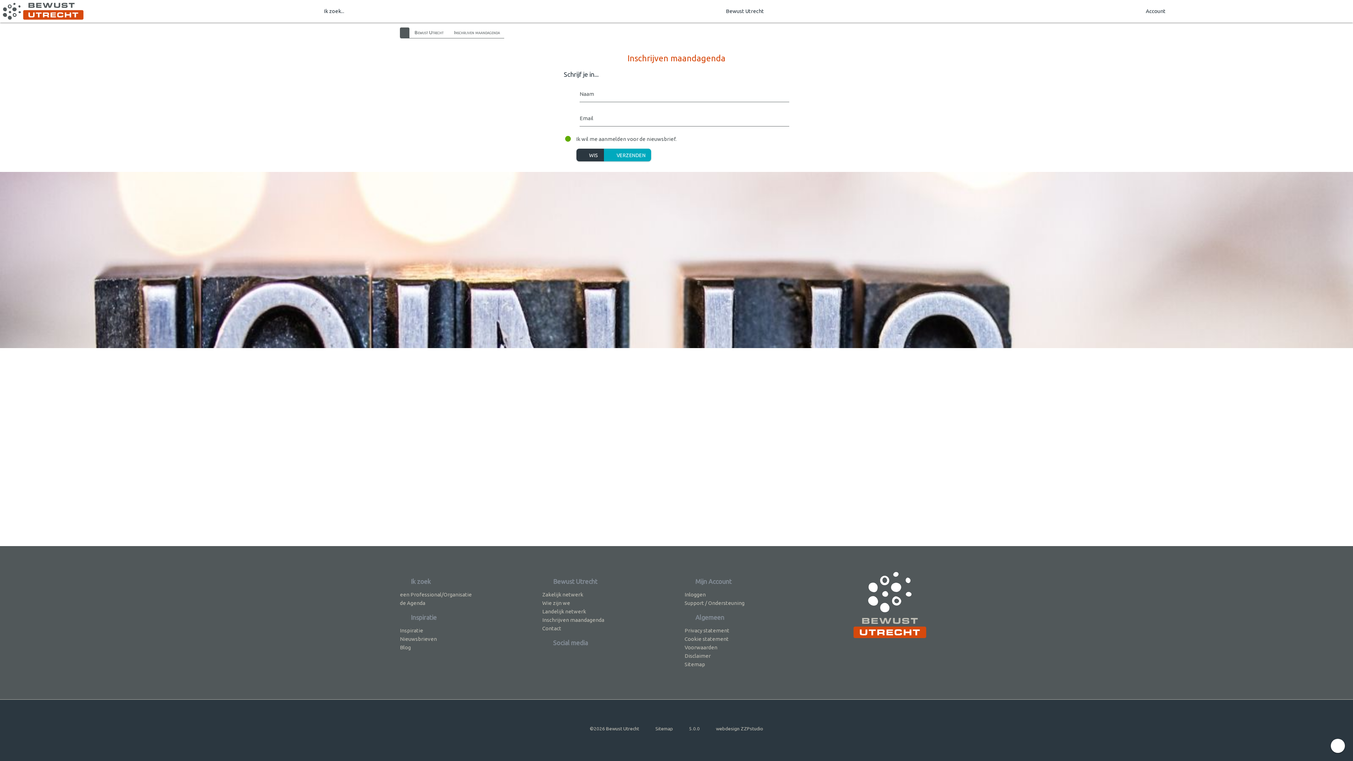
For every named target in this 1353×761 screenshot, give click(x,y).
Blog (405, 647)
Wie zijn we (556, 603)
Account (1156, 11)
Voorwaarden (701, 647)
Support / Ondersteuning (715, 603)
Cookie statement (707, 639)
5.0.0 (694, 728)
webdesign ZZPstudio (739, 728)
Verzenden (630, 155)
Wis (593, 155)
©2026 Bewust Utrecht (614, 728)
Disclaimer (698, 656)
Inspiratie (411, 630)
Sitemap (695, 664)
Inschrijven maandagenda (477, 32)
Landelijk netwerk (564, 611)
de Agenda (412, 603)
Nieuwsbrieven (418, 639)
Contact (551, 628)
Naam (587, 94)
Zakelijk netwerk (562, 595)
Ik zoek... (334, 11)
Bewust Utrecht (745, 11)
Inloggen (695, 595)
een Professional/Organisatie (436, 595)
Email (586, 118)
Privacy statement (707, 630)
